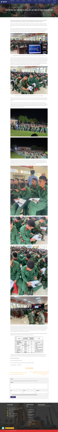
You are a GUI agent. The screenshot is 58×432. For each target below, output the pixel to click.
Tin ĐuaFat (28, 8)
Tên (11, 390)
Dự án (35, 0)
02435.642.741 (11, 410)
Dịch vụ (17, 0)
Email (24, 390)
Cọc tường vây (31, 419)
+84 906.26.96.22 (14, 413)
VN (54, 2)
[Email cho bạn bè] (29, 368)
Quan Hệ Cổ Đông (41, 0)
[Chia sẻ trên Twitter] (27, 368)
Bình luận (12, 382)
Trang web (37, 390)
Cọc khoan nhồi (31, 409)
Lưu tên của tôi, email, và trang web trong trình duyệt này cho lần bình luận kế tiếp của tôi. (24, 394)
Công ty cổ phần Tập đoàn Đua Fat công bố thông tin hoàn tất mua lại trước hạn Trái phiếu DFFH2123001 (39, 373)
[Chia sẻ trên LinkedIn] (32, 368)
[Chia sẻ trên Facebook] (26, 368)
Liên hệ (54, 0)
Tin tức (49, 0)
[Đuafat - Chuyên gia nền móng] (5, 2)
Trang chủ (12, 0)
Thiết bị (23, 0)
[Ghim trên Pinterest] (30, 368)
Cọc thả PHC (30, 417)
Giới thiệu (29, 0)
